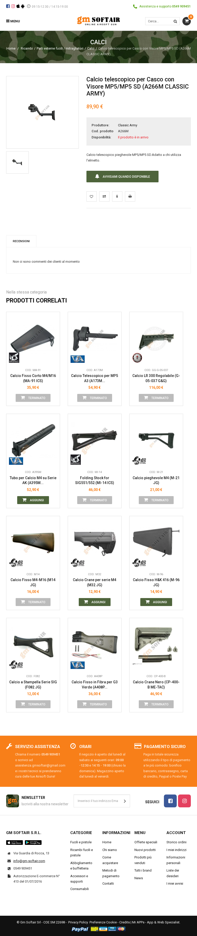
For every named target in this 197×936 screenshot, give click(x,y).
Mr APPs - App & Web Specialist (156, 922)
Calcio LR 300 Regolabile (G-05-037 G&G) (156, 378)
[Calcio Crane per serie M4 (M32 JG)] (95, 543)
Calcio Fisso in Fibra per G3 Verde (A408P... (95, 684)
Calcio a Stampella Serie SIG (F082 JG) (33, 684)
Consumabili (79, 889)
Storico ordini (176, 842)
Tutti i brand (143, 870)
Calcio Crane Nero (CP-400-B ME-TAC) (156, 684)
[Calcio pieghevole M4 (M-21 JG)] (156, 441)
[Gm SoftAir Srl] (98, 20)
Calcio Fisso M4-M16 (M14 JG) (33, 582)
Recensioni (21, 241)
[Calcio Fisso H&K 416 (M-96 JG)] (156, 543)
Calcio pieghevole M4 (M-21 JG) (156, 480)
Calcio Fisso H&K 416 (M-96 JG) (156, 582)
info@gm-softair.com (29, 861)
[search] (175, 21)
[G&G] (139, 358)
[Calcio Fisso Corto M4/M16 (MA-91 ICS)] (33, 339)
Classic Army (127, 125)
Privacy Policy (78, 922)
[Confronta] (52, 358)
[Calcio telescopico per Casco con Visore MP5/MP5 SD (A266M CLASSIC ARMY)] (17, 162)
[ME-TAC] (139, 664)
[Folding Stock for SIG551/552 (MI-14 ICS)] (95, 441)
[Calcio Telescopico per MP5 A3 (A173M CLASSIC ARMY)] (95, 339)
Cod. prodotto (102, 131)
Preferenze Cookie (103, 922)
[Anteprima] (52, 323)
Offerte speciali (145, 842)
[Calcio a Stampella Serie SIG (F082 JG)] (33, 645)
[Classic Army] (78, 358)
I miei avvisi (174, 883)
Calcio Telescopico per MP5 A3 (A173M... (94, 378)
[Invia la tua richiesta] (117, 196)
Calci (90, 48)
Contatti (108, 883)
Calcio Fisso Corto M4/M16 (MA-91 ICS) (33, 378)
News (138, 878)
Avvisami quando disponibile (126, 176)
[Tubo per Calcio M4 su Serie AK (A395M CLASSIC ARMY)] (33, 441)
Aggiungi (36, 500)
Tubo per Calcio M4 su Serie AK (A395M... (33, 480)
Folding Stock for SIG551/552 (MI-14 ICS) (94, 480)
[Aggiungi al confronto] (104, 196)
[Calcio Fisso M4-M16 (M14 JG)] (33, 543)
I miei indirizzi (176, 850)
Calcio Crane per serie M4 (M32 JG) (94, 582)
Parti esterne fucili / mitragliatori (60, 48)
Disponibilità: (101, 137)
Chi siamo (109, 850)
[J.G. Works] (139, 460)
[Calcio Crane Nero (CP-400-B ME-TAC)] (156, 645)
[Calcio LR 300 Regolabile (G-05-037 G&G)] (156, 339)
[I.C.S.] (16, 358)
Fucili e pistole (81, 842)
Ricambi (27, 48)
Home (10, 48)
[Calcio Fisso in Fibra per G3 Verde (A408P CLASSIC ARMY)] (95, 645)
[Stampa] (130, 196)
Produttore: (100, 125)
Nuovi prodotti (145, 850)
